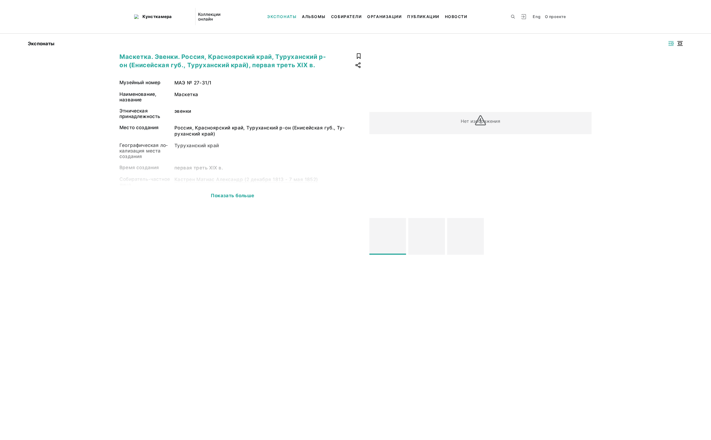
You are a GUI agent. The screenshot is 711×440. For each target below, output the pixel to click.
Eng (536, 16)
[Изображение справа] (671, 43)
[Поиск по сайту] (513, 16)
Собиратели (346, 16)
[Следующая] (585, 236)
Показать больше (232, 195)
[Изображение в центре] (679, 43)
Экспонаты (281, 16)
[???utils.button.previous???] (376, 236)
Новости (456, 16)
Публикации (423, 16)
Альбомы (314, 16)
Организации (384, 16)
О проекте (555, 16)
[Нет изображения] (387, 236)
